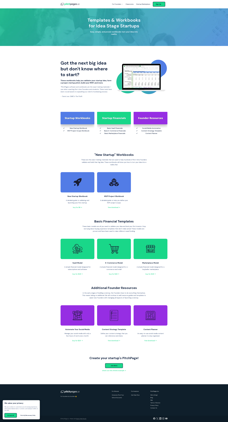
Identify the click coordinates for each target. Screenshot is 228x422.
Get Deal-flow (135, 395)
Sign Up (158, 4)
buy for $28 (76, 341)
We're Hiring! (153, 395)
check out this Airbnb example (113, 371)
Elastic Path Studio (81, 419)
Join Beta (114, 366)
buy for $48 (76, 274)
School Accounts (117, 397)
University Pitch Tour (118, 395)
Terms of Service (155, 403)
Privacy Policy (154, 405)
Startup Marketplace (143, 4)
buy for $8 (77, 207)
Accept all (10, 415)
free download (113, 207)
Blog (151, 397)
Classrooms (130, 4)
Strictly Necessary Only (27, 415)
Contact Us (153, 408)
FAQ (151, 400)
